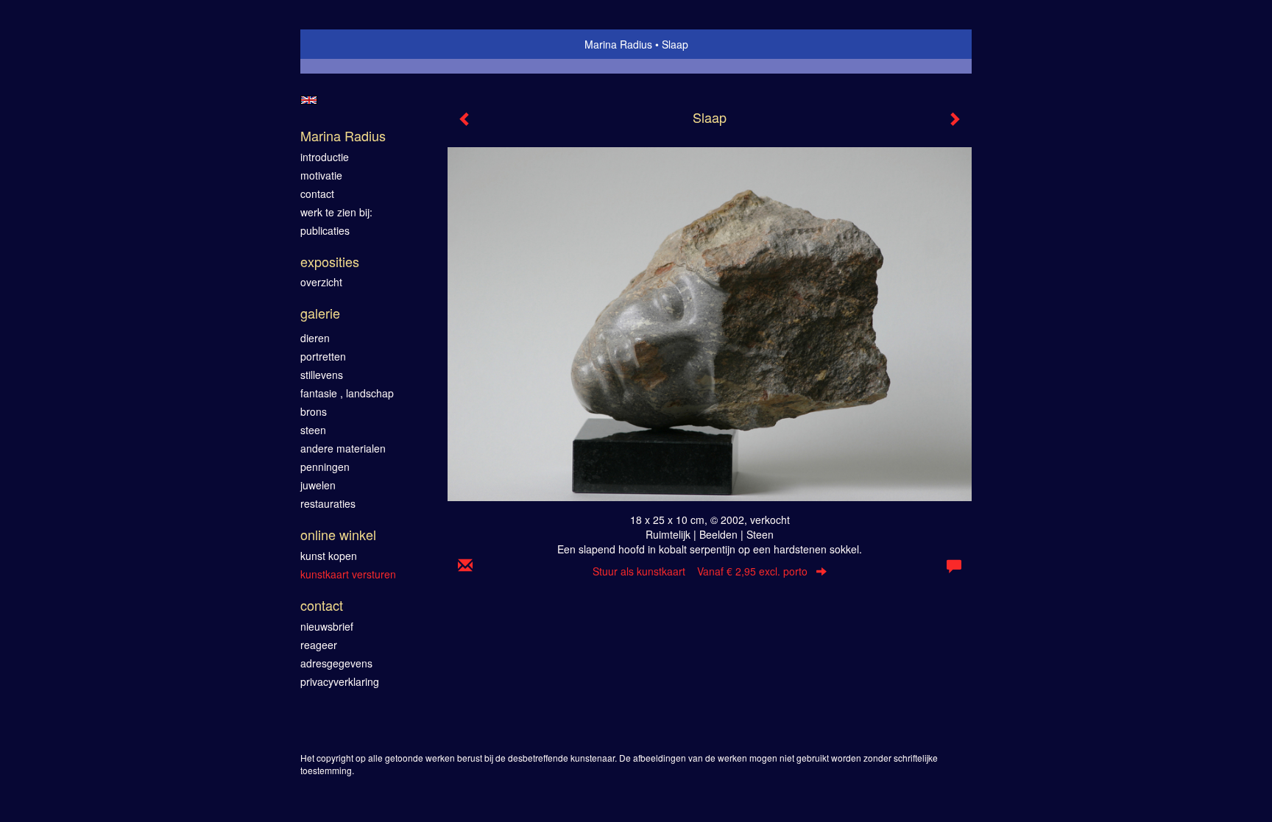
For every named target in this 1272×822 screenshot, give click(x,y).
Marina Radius (618, 44)
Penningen (325, 466)
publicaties (325, 230)
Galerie (320, 313)
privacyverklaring (339, 681)
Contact (321, 605)
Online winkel (338, 534)
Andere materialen (343, 448)
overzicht (321, 281)
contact (317, 193)
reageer (318, 644)
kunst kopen (328, 555)
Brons (313, 411)
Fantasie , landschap (347, 393)
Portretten (323, 356)
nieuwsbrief (326, 626)
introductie (324, 156)
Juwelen (318, 485)
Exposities (329, 261)
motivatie (321, 175)
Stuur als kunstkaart (700, 571)
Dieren (315, 337)
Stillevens (321, 374)
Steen (313, 429)
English (308, 100)
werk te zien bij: (336, 212)
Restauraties (328, 503)
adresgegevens (336, 663)
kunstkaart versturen (348, 574)
